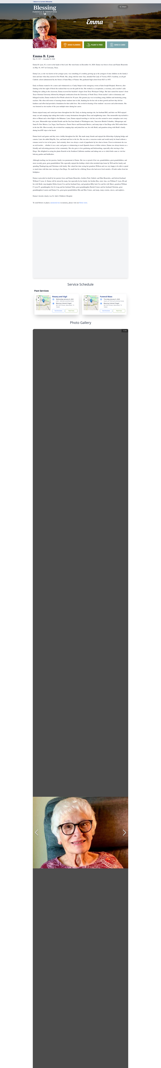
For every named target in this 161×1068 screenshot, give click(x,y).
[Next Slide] (124, 832)
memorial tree (55, 202)
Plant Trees (71, 311)
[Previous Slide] (36, 832)
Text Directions (58, 311)
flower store (83, 202)
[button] (43, 301)
